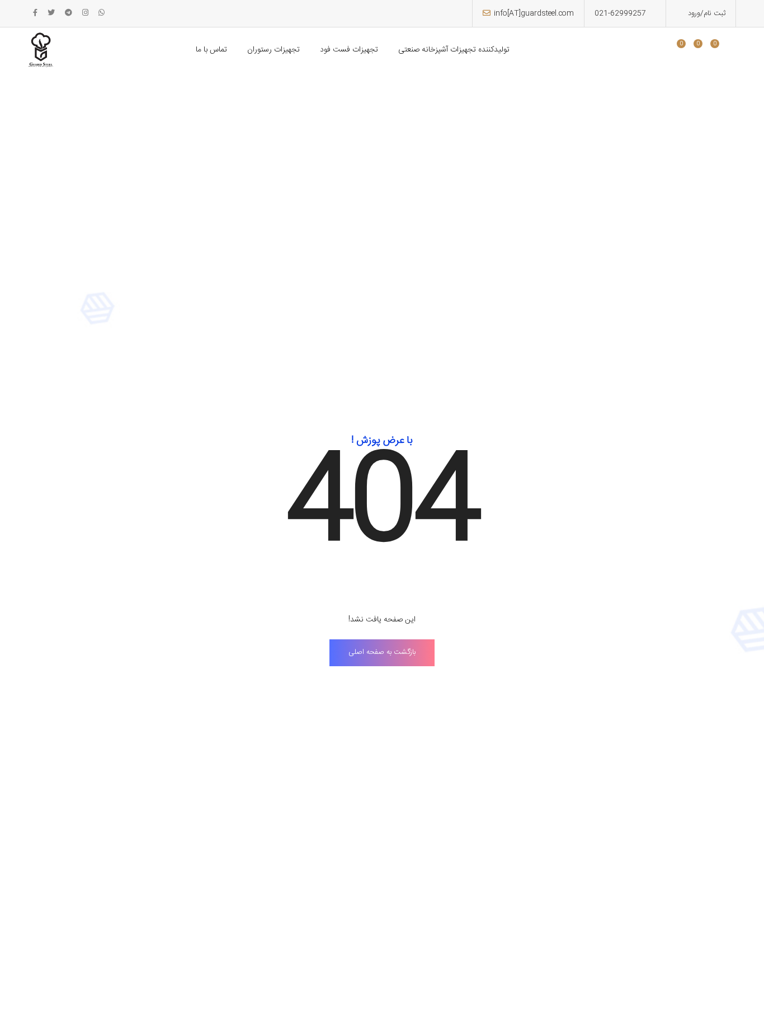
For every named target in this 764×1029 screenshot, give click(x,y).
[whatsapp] (101, 13)
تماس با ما (211, 50)
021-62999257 (620, 13)
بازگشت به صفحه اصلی (382, 652)
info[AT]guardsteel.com (534, 13)
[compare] (705, 51)
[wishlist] (688, 51)
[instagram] (85, 13)
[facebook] (35, 13)
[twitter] (51, 13)
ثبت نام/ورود (705, 13)
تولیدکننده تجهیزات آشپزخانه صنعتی (454, 50)
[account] (722, 51)
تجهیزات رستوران (273, 50)
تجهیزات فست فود (349, 50)
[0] (676, 51)
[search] (659, 51)
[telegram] (68, 13)
